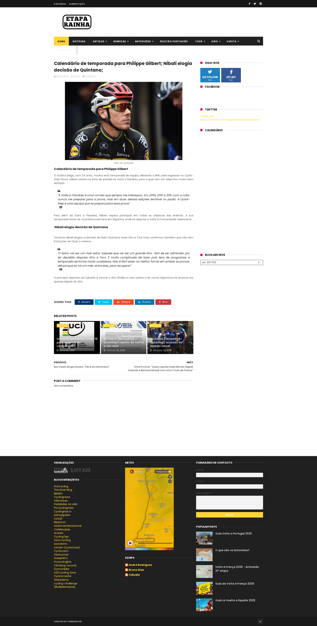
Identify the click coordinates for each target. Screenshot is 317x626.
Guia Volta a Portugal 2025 (233, 533)
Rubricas (119, 41)
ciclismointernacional (67, 526)
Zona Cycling (62, 540)
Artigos (98, 41)
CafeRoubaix (62, 529)
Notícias (79, 41)
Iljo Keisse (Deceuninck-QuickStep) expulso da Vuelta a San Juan (124, 342)
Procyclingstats (64, 508)
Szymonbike (61, 569)
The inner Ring (63, 490)
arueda (58, 533)
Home (61, 41)
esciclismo (61, 544)
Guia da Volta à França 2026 (234, 583)
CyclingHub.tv (63, 511)
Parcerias (60, 3)
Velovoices (61, 500)
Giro (214, 41)
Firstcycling (61, 486)
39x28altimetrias (64, 587)
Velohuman (61, 554)
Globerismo (61, 580)
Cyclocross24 (62, 576)
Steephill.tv (61, 558)
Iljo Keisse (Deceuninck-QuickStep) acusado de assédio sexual (166, 342)
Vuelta (231, 41)
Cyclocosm (61, 551)
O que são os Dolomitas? (232, 550)
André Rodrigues (140, 565)
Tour (198, 41)
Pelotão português (174, 41)
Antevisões (143, 41)
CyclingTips (61, 536)
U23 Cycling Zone (65, 572)
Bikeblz (58, 493)
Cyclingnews (62, 497)
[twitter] (254, 3)
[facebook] (249, 3)
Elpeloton (60, 522)
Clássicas (65, 50)
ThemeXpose (75, 621)
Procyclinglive (62, 562)
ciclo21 (58, 518)
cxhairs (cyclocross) (67, 547)
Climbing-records (65, 565)
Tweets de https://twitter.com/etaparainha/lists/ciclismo (230, 118)
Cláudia (134, 575)
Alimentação (77, 3)
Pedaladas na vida (65, 504)
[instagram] (260, 3)
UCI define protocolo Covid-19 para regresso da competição (77, 342)
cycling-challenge (65, 583)
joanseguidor (62, 515)
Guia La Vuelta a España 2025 (235, 600)
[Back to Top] (260, 621)
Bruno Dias (136, 570)
